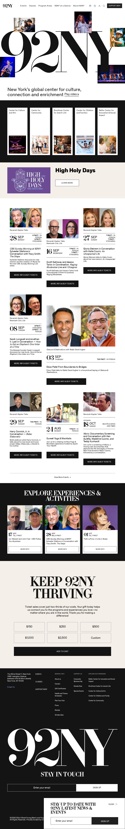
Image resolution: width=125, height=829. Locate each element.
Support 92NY (114, 6)
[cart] (95, 6)
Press (57, 705)
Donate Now (78, 686)
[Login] (99, 6)
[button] (71, 94)
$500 (95, 626)
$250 (62, 626)
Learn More (67, 183)
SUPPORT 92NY (41, 689)
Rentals (57, 710)
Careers (57, 684)
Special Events (79, 691)
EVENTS (38, 674)
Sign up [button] (97, 788)
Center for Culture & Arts (97, 691)
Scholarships (59, 715)
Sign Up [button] (105, 821)
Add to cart (62, 651)
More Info (25, 549)
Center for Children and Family (99, 696)
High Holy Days (75, 170)
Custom (96, 637)
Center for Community (96, 700)
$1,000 (29, 637)
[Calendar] (90, 6)
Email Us (11, 687)
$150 (29, 626)
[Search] (104, 5)
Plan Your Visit (60, 700)
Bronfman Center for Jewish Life (100, 686)
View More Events (61, 477)
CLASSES (38, 682)
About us (58, 679)
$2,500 (62, 637)
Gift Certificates (60, 688)
